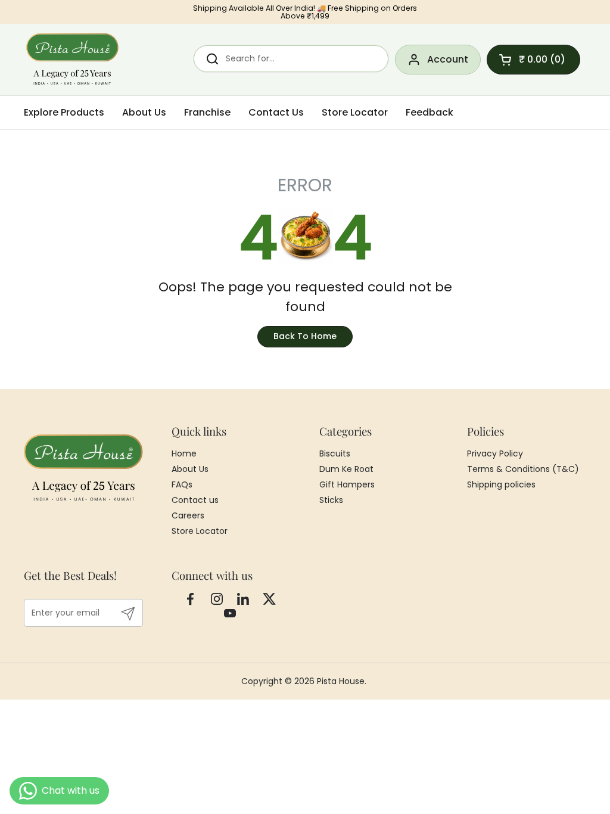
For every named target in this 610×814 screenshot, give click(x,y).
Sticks (331, 500)
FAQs (182, 484)
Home (184, 453)
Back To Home (305, 336)
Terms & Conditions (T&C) (523, 469)
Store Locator (200, 531)
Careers (188, 515)
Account (447, 59)
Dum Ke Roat (346, 469)
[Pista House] (73, 59)
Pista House (341, 681)
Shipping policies (501, 484)
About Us (190, 469)
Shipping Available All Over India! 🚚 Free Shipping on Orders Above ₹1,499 (305, 12)
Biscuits (334, 453)
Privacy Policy (495, 453)
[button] (533, 59)
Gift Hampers (347, 484)
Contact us (195, 500)
